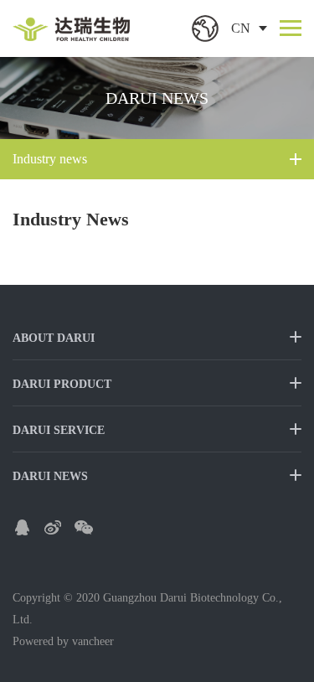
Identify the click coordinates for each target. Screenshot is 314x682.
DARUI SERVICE (59, 430)
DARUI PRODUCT (62, 384)
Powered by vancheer (63, 641)
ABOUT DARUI (54, 338)
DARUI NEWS (50, 476)
